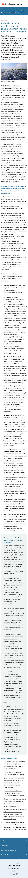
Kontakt (14, 871)
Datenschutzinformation (14, 865)
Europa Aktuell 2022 (11, 9)
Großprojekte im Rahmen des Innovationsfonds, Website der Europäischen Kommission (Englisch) (14, 793)
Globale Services (9, 854)
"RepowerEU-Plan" (9, 681)
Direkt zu (7, 841)
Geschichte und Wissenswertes (13, 850)
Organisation (8, 845)
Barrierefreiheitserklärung (14, 868)
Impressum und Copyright (14, 863)
